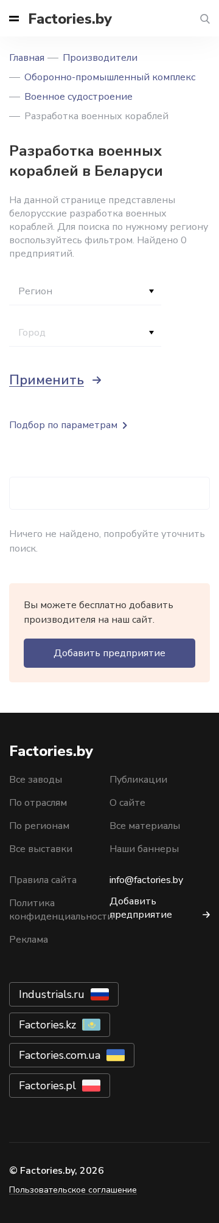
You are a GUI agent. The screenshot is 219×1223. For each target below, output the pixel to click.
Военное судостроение (78, 96)
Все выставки (40, 849)
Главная (26, 57)
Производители (100, 57)
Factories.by (70, 19)
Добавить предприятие (109, 653)
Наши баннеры (144, 849)
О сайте (127, 802)
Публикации (138, 779)
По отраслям (38, 802)
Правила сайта (43, 880)
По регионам (39, 826)
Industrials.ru (52, 994)
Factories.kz (47, 1024)
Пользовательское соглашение (73, 1190)
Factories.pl (47, 1085)
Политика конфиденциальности (61, 909)
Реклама (28, 939)
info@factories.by (146, 880)
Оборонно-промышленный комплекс (109, 77)
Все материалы (144, 826)
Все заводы (35, 779)
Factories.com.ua (59, 1055)
